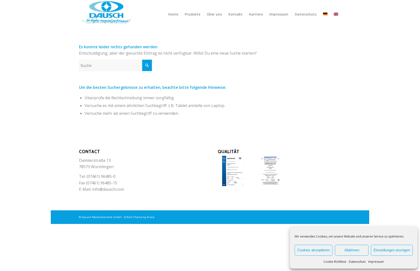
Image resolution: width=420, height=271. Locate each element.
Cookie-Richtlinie (335, 262)
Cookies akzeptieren (313, 250)
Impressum (376, 262)
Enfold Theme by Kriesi (139, 217)
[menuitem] (173, 14)
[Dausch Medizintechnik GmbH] (110, 14)
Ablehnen (351, 250)
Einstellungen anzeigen (392, 250)
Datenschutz (357, 262)
